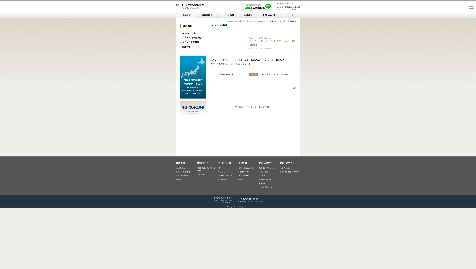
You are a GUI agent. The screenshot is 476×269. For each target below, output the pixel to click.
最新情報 (186, 15)
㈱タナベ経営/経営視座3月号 (222, 74)
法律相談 (248, 15)
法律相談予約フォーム (266, 168)
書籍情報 (186, 46)
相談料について (243, 172)
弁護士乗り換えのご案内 (226, 176)
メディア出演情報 (190, 42)
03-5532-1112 (250, 199)
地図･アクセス (287, 163)
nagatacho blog (189, 33)
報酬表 (240, 179)
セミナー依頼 (263, 172)
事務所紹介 (207, 15)
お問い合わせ (269, 15)
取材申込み (263, 176)
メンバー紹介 (201, 174)
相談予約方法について (245, 168)
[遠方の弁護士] (193, 98)
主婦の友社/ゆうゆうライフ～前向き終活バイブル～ (277, 74)
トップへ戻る (291, 88)
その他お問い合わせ (266, 187)
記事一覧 (253, 74)
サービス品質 (227, 15)
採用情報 (262, 183)
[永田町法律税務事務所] (190, 7)
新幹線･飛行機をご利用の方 (289, 172)
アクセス (289, 15)
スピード (221, 168)
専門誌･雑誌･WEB (264, 38)
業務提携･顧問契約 (265, 179)
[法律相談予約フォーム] (193, 117)
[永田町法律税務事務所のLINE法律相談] (258, 6)
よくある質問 (222, 179)
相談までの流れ (243, 176)
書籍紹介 (179, 179)
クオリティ (221, 172)
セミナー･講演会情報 (192, 37)
